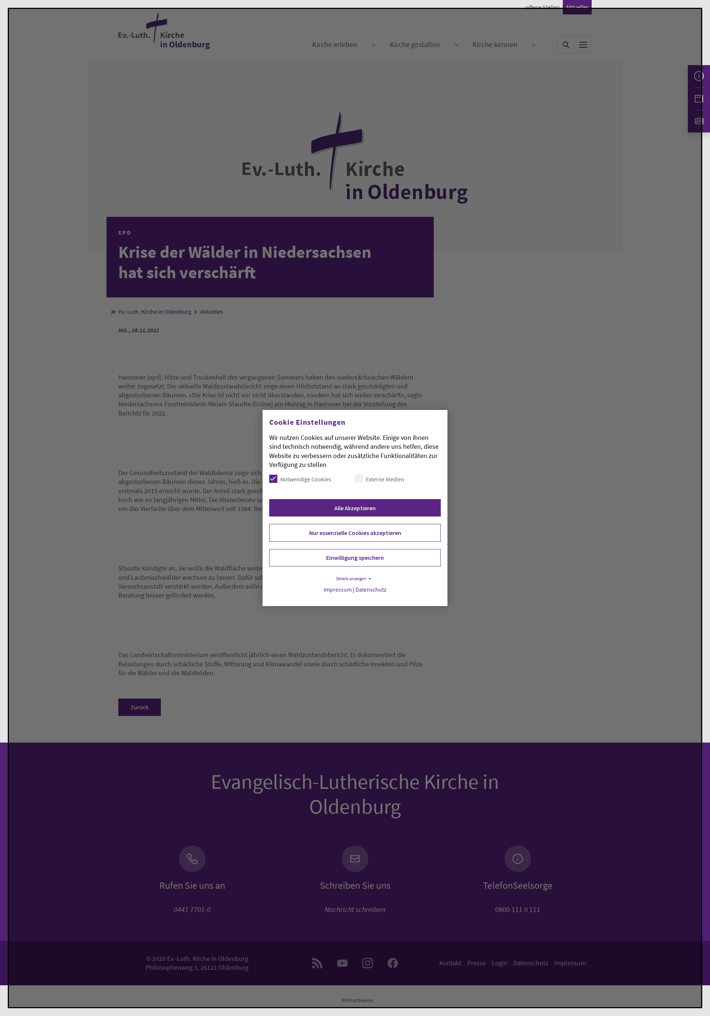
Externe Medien (385, 479)
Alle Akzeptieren (355, 508)
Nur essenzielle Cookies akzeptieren (355, 532)
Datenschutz (370, 589)
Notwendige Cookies (305, 479)
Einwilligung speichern (355, 557)
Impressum (338, 589)
